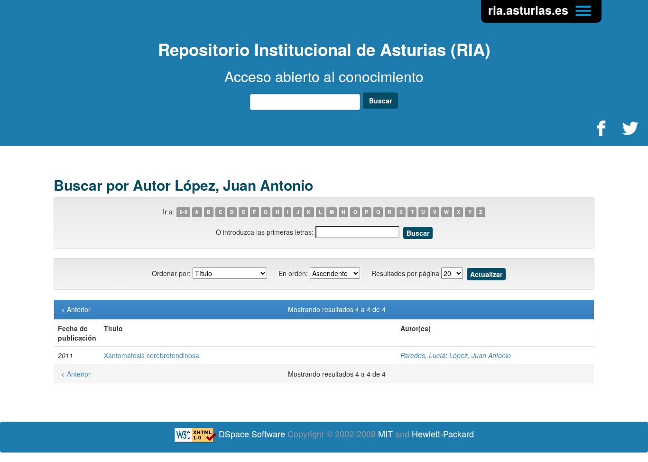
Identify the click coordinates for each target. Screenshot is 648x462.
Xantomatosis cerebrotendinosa (151, 355)
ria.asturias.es (530, 9)
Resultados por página (405, 273)
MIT (385, 433)
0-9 (183, 212)
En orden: (293, 273)
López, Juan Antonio (480, 355)
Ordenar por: (171, 273)
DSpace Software (252, 433)
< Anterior (76, 309)
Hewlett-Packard (443, 433)
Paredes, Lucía (422, 355)
